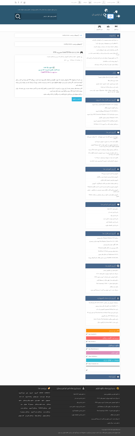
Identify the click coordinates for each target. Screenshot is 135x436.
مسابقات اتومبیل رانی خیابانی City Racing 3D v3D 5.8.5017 (103, 302)
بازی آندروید (22, 393)
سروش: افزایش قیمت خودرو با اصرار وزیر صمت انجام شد (104, 161)
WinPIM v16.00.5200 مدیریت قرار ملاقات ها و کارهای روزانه (103, 257)
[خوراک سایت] (16, 3)
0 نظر (65, 60)
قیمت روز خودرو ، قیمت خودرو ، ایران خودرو (107, 83)
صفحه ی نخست (111, 2)
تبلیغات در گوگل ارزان (111, 360)
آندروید (36, 393)
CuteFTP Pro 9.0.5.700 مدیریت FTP (66, 52)
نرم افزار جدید (46, 412)
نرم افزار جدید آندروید (36, 412)
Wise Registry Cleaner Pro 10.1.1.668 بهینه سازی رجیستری (103, 241)
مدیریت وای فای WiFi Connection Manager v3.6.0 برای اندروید (102, 114)
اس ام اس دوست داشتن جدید (110, 218)
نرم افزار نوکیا (38, 415)
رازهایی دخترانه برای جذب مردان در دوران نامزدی (106, 46)
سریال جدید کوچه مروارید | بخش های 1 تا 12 (107, 273)
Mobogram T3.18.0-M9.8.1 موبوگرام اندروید (107, 111)
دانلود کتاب (115, 352)
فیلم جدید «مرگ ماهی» (112, 423)
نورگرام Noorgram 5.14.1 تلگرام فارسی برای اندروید (105, 104)
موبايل (108, 29)
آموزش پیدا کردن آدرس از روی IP (110, 173)
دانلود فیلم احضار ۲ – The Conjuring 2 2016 (107, 283)
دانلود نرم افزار (113, 345)
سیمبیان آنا (30, 404)
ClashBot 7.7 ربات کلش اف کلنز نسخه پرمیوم (107, 306)
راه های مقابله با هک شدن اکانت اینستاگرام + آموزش (105, 183)
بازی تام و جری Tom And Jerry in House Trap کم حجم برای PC (102, 312)
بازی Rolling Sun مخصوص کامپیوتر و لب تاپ (107, 309)
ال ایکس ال (97, 14)
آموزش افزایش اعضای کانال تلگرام (109, 180)
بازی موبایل (35, 396)
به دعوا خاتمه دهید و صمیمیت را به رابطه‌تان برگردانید (105, 40)
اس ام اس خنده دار (113, 212)
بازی (27, 393)
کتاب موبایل (21, 415)
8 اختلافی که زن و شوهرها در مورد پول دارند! (107, 43)
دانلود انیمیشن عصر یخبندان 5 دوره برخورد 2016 (106, 277)
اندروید (31, 393)
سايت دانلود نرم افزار (40, 404)
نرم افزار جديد (24, 408)
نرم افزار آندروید (33, 408)
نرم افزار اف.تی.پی (59, 56)
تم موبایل (48, 400)
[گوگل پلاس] (22, 3)
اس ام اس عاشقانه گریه (112, 222)
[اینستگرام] (25, 3)
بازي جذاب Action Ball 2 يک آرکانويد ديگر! (107, 322)
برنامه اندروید (28, 396)
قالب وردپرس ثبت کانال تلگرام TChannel (108, 247)
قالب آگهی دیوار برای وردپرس (110, 244)
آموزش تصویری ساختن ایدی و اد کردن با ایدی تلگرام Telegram (103, 186)
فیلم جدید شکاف (114, 286)
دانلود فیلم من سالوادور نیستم (110, 270)
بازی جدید (42, 396)
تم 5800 (21, 396)
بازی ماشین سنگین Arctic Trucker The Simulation (106, 319)
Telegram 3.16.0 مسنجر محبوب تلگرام (108, 117)
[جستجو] (18, 16)
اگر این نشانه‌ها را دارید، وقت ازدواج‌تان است (107, 50)
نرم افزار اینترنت (51, 56)
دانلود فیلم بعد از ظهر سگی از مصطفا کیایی (107, 280)
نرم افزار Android (42, 408)
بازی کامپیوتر (99, 29)
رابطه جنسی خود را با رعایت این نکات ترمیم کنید (106, 64)
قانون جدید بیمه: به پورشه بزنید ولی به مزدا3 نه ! (106, 157)
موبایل (25, 404)
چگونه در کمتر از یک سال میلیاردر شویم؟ (108, 77)
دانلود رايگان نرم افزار (28, 400)
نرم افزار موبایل (46, 415)
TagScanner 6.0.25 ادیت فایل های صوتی (108, 254)
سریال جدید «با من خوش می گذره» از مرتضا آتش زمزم (104, 290)
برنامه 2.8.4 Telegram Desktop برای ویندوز (107, 238)
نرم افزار (116, 29)
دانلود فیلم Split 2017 (112, 209)
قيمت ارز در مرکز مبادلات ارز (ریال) (109, 87)
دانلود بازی (37, 400)
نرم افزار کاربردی (29, 415)
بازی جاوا (48, 396)
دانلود (42, 400)
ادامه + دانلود (77, 99)
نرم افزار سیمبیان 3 (24, 412)
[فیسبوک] (19, 3)
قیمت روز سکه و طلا (113, 80)
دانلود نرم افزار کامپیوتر (70, 56)
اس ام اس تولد (114, 215)
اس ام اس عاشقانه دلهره (112, 225)
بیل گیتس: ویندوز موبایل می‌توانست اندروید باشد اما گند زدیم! (103, 149)
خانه (81, 35)
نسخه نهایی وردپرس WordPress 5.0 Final (108, 251)
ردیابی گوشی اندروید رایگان (111, 107)
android (41, 393)
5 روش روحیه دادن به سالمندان (110, 61)
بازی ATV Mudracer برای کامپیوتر (109, 315)
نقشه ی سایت (97, 2)
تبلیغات (85, 2)
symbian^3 (47, 393)
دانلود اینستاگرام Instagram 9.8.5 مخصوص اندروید (106, 120)
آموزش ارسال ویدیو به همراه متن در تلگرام (107, 177)
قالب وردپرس (114, 330)
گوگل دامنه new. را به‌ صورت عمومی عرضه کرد (106, 141)
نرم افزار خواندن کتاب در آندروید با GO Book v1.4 (106, 124)
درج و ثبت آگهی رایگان (111, 338)
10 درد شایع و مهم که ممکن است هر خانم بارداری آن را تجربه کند (102, 58)
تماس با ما (74, 2)
